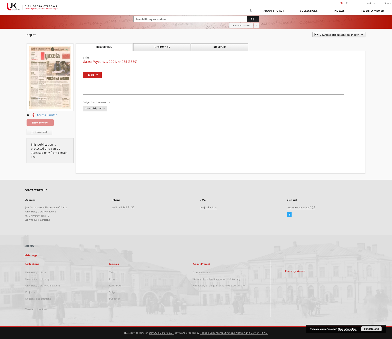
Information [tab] (162, 46)
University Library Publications (42, 285)
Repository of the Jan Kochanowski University (219, 285)
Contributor (115, 285)
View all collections (36, 309)
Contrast (370, 3)
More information (347, 328)
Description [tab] (104, 47)
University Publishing (37, 279)
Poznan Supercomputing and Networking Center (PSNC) (234, 333)
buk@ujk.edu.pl (208, 207)
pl (347, 3)
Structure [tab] (220, 46)
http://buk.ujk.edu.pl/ (299, 207)
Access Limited (47, 115)
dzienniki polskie (95, 108)
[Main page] (251, 10)
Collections (309, 10)
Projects (30, 292)
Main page (30, 255)
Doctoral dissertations (38, 298)
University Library (35, 272)
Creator (113, 279)
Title (111, 272)
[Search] (253, 19)
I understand (371, 329)
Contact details (201, 272)
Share (387, 3)
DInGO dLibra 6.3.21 (161, 333)
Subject (113, 292)
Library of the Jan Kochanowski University (217, 279)
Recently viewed (372, 10)
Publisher (114, 298)
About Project (274, 10)
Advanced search (241, 25)
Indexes (339, 10)
